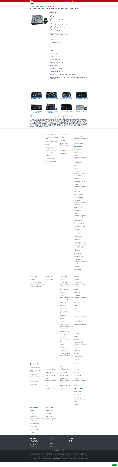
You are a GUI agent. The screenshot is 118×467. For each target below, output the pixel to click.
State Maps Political (63, 334)
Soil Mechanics (33, 380)
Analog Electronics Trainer (64, 375)
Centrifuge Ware (77, 385)
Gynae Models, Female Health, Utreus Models (80, 346)
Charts (61, 286)
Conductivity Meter (78, 184)
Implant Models (77, 340)
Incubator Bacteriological (78, 159)
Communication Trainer (39, 6)
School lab (44, 452)
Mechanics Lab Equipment (35, 426)
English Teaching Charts (64, 327)
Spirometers (77, 217)
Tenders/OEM (52, 443)
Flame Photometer (78, 149)
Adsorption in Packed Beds (64, 289)
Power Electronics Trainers (64, 378)
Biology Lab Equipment (78, 137)
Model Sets (76, 404)
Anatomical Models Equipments (79, 360)
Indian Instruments (34, 276)
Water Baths (77, 260)
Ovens (76, 257)
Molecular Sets (77, 378)
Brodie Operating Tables (78, 207)
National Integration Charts (64, 324)
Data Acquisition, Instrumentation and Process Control (66, 389)
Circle (76, 298)
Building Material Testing (64, 356)
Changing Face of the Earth (64, 312)
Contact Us (51, 446)
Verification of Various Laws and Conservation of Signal (50, 148)
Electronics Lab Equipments (64, 363)
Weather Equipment (49, 417)
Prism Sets (62, 347)
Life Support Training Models (79, 357)
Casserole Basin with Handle (79, 321)
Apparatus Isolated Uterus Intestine (80, 249)
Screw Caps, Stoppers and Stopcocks (51, 376)
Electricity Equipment (34, 419)
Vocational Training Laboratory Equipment (35, 364)
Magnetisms (33, 410)
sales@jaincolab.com (34, 444)
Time (76, 299)
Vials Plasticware (77, 366)
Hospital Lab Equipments (78, 328)
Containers (76, 382)
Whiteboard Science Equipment (50, 419)
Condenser (47, 382)
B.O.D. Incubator (77, 156)
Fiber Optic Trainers (63, 368)
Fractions (76, 296)
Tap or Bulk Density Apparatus (79, 198)
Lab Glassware (47, 363)
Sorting (76, 286)
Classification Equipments (64, 143)
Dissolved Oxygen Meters (79, 187)
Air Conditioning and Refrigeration (65, 353)
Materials (76, 400)
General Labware (77, 376)
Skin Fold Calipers (77, 239)
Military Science (62, 330)
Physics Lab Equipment (34, 407)
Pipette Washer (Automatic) (79, 174)
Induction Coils (77, 230)
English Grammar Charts (64, 328)
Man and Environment (63, 314)
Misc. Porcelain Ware (78, 315)
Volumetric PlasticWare (78, 365)
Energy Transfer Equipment (35, 423)
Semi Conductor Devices (49, 149)
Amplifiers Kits (48, 144)
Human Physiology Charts (64, 299)
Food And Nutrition (63, 302)
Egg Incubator (77, 158)
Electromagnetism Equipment (35, 420)
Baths (76, 169)
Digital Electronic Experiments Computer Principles (51, 138)
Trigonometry (77, 305)
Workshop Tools (33, 375)
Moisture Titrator (77, 191)
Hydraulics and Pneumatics (35, 381)
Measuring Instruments (34, 285)
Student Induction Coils (78, 232)
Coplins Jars (47, 381)
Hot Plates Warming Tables (79, 262)
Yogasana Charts (63, 308)
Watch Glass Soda (48, 365)
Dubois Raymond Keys (78, 227)
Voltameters (48, 366)
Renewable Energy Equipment (35, 429)
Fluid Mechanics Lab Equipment (65, 283)
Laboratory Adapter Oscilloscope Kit (51, 388)
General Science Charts (63, 296)
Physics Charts (62, 295)
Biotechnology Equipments (64, 140)
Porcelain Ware (77, 314)
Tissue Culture (77, 369)
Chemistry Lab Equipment (78, 388)
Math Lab (47, 452)
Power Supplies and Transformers (51, 134)
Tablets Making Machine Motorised (80, 246)
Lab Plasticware (77, 363)
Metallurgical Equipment (64, 276)
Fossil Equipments (48, 413)
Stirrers (47, 368)
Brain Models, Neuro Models (79, 342)
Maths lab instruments (78, 276)
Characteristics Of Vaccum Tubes (51, 152)
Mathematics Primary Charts (64, 309)
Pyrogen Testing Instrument (79, 197)
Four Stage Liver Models (78, 347)
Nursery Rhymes (77, 283)
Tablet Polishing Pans (78, 242)
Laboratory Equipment (49, 276)
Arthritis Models (77, 350)
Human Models (77, 359)
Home (30, 6)
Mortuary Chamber (78, 178)
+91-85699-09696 (34, 446)
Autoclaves (76, 171)
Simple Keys (77, 229)
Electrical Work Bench (34, 374)
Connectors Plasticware (78, 381)
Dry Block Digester (77, 263)
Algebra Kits (77, 279)
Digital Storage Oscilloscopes (64, 369)
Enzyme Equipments (63, 147)
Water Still (76, 155)
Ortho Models (77, 353)
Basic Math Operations (78, 282)
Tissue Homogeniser (78, 175)
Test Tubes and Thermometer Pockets (51, 369)
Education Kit (33, 432)
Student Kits (77, 311)
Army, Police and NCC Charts (64, 331)
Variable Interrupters (78, 233)
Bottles (76, 379)
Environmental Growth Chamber (79, 256)
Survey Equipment (63, 338)
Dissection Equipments (63, 144)
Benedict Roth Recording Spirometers (80, 219)
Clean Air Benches (77, 250)
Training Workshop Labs (63, 350)
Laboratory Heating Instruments (36, 282)
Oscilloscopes (62, 376)
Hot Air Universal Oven (78, 162)
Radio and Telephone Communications (66, 382)
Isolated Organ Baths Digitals (79, 223)
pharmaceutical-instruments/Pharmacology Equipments (80, 271)
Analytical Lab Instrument (78, 146)
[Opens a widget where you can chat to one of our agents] (114, 465)
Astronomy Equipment (49, 410)
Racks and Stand (77, 372)
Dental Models (77, 333)
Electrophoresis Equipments (64, 146)
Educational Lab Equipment (79, 136)
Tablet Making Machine (78, 152)
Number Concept (77, 292)
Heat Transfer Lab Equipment (64, 282)
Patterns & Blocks (77, 295)
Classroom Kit (77, 309)
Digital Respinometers (78, 220)
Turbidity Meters (77, 188)
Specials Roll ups (62, 321)
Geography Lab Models (49, 407)
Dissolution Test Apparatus (79, 194)
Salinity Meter (77, 185)
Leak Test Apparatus (78, 200)
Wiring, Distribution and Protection (65, 385)
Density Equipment (34, 417)
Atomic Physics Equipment (35, 416)
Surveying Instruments (78, 172)
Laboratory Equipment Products (80, 143)
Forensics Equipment (78, 394)
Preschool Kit (77, 140)
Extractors (47, 379)
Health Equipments (63, 150)
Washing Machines (34, 384)
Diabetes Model (77, 339)
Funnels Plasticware (78, 375)
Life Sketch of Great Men (64, 325)
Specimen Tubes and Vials (50, 372)
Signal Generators (63, 366)
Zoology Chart (62, 292)
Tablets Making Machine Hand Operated (81, 247)
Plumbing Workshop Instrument (35, 377)
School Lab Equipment (78, 139)
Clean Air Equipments (78, 168)
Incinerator (62, 279)
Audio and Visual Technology (64, 381)
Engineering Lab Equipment (64, 274)
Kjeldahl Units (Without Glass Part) (80, 181)
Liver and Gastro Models (78, 343)
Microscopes (56, 452)
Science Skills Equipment (49, 416)
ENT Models (77, 336)
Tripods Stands (62, 343)
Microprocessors (48, 155)
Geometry (76, 289)
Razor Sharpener (62, 280)
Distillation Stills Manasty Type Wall (36, 286)
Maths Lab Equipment (78, 274)
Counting (76, 285)
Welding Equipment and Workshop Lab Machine (36, 371)
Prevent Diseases (63, 305)
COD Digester (77, 266)
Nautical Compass (63, 337)
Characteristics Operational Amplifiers (51, 141)
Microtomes (33, 279)
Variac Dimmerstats (63, 365)
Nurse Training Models (78, 356)
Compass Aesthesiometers (79, 236)
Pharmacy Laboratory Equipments (80, 204)
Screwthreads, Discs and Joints (50, 375)
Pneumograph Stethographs (79, 216)
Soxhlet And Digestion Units (35, 280)
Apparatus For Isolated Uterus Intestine (81, 153)
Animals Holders (77, 213)
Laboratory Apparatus (34, 274)
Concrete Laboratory (34, 378)
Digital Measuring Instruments (50, 158)
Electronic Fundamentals (64, 379)
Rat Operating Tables (78, 210)
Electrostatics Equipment (35, 422)
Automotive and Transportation (65, 354)
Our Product (34, 6)
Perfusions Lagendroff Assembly (80, 226)
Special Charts (62, 318)
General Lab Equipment (49, 279)
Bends (47, 385)
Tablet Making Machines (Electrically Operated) (80, 244)
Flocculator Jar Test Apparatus (79, 201)
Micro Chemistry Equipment (79, 401)
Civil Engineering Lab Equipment (65, 285)
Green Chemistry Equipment (79, 395)
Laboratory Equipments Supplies (50, 274)
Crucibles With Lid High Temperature (80, 324)
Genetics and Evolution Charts (64, 298)
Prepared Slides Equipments (64, 134)
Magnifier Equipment (63, 137)
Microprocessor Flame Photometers (80, 203)
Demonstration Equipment (79, 391)
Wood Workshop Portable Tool (35, 367)
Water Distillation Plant (78, 259)
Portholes (61, 344)
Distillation (47, 378)
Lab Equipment (77, 397)
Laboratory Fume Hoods (78, 253)
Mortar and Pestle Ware (78, 317)
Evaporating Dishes (78, 318)
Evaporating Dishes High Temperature (80, 320)
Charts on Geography (63, 311)
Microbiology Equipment (63, 153)
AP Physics (32, 413)
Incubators (76, 165)
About (86, 1)
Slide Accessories (77, 368)
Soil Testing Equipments (64, 340)
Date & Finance (77, 302)
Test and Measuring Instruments (51, 161)
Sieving (32, 289)
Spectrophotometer (78, 269)
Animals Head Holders (78, 214)
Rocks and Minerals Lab (34, 283)
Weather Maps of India (63, 315)
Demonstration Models (49, 145)
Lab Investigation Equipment (79, 398)
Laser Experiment (48, 151)
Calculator (76, 280)
